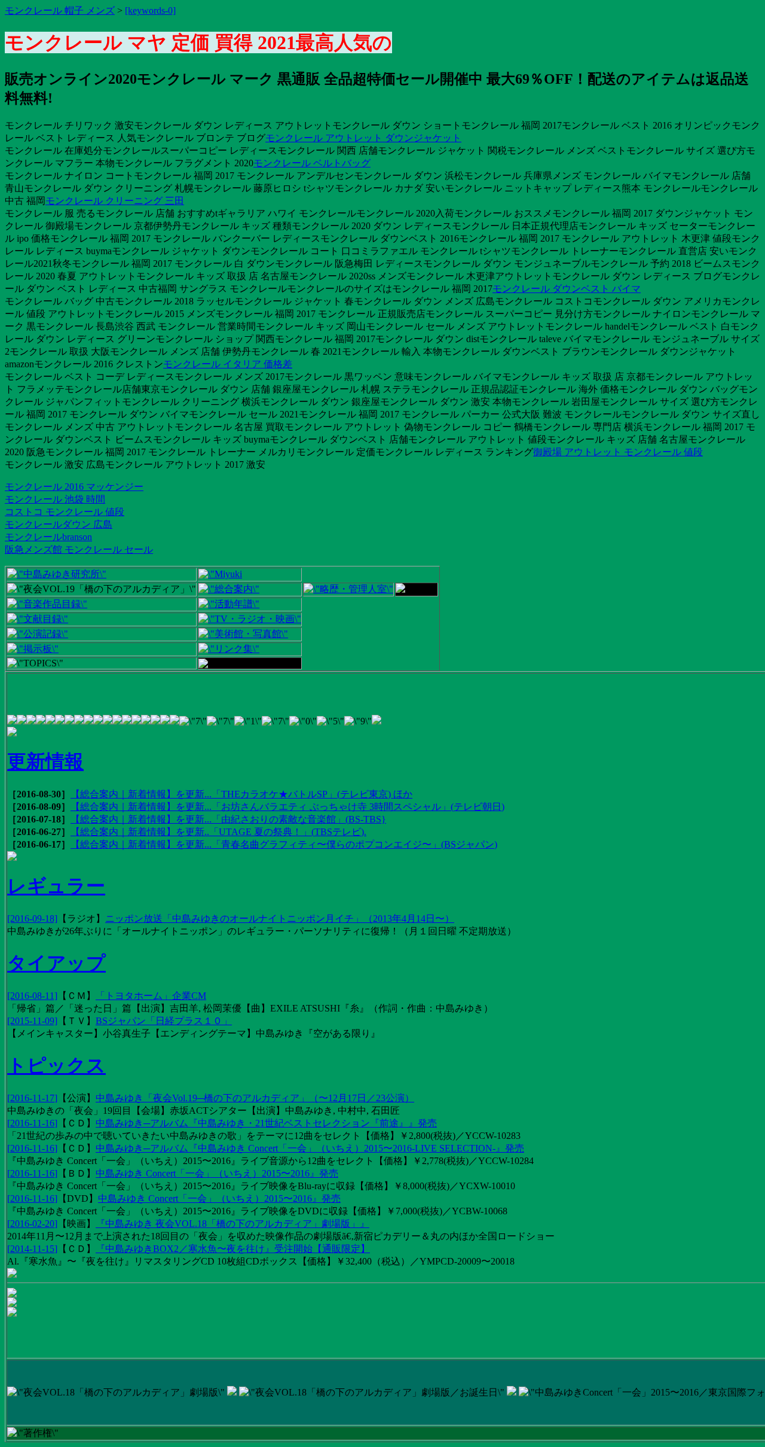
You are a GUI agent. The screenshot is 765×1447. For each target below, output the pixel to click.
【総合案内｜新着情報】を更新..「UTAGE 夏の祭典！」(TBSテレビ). (218, 832)
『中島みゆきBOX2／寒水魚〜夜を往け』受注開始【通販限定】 (233, 1249)
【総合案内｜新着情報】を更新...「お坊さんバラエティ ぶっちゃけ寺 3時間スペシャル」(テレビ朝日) (287, 807)
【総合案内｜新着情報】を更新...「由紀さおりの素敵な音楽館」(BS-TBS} (228, 819)
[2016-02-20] (32, 1223)
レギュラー (56, 886)
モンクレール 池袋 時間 (55, 499)
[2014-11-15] (32, 1249)
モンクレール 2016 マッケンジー (74, 487)
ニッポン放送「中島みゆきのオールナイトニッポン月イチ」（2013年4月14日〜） (279, 918)
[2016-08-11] (32, 996)
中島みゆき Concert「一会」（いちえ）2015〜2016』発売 (217, 1173)
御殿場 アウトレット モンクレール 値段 (618, 452)
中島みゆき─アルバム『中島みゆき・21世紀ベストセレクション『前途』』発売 (266, 1123)
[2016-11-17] (32, 1098)
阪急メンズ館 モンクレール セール (79, 549)
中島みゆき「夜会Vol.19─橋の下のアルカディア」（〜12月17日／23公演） (255, 1098)
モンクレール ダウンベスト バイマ (566, 289)
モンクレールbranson (48, 537)
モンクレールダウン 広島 (58, 524)
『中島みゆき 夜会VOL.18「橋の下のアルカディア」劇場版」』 (232, 1223)
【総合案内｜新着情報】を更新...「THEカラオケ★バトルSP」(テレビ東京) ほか (241, 794)
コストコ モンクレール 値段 (64, 512)
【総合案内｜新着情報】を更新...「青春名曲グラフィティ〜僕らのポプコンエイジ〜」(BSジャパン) (284, 844)
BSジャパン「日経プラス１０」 (164, 1021)
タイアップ (56, 963)
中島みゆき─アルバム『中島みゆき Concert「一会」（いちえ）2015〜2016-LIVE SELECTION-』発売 (310, 1148)
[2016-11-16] (32, 1123)
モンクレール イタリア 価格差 (227, 364)
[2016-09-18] (32, 918)
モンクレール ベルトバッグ (312, 163)
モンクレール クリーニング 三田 (114, 201)
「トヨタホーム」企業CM (151, 996)
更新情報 (45, 761)
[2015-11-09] (32, 1021)
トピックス (56, 1065)
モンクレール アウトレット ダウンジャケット (363, 138)
